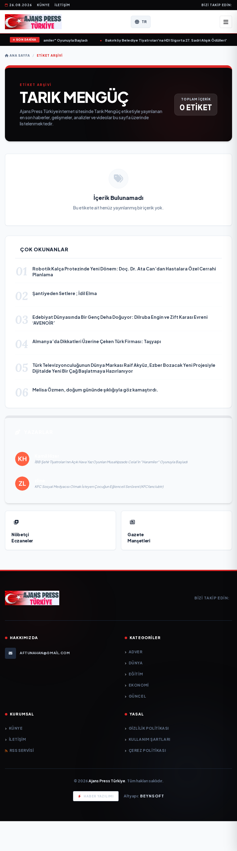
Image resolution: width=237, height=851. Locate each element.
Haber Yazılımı (99, 796)
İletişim (62, 5)
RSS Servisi (22, 750)
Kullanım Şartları (149, 739)
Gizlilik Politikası (149, 728)
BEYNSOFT (152, 796)
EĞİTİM (136, 674)
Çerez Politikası (147, 750)
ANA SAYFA (19, 55)
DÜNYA (136, 663)
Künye (43, 5)
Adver (136, 652)
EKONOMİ (139, 685)
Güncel (137, 696)
